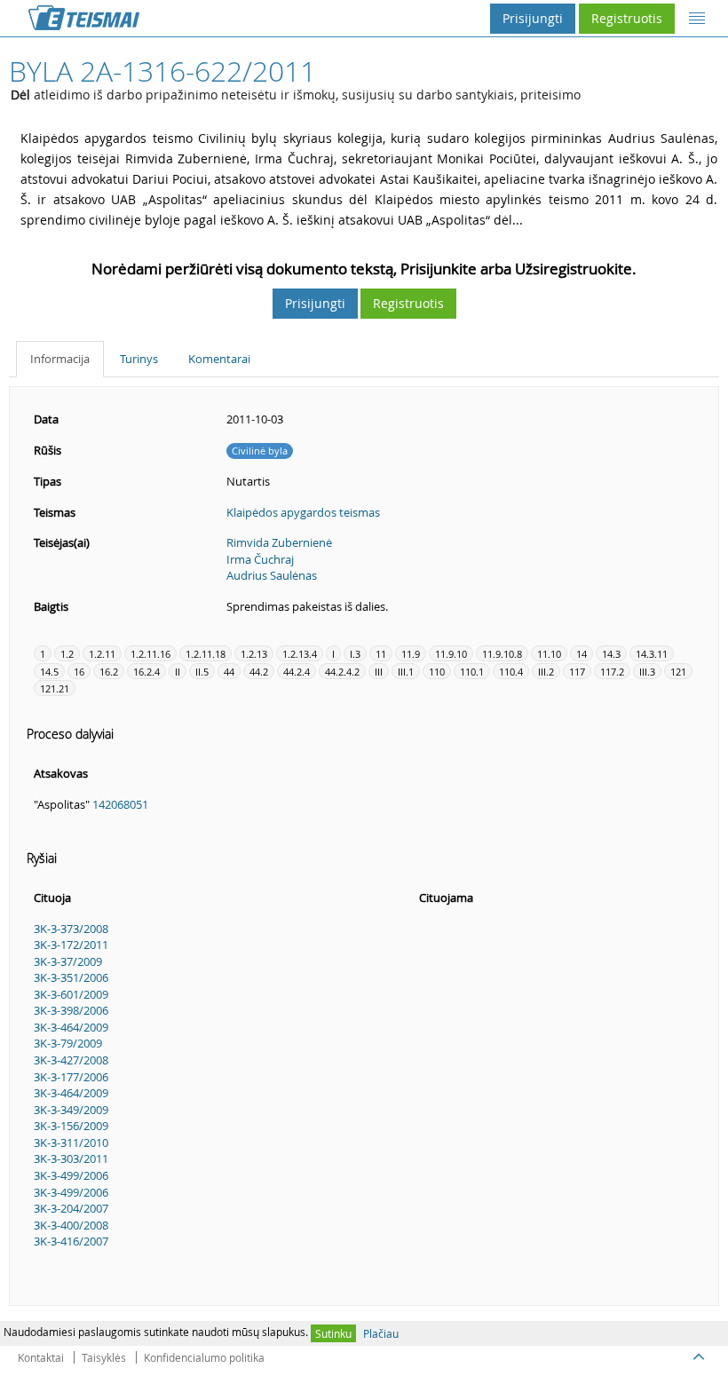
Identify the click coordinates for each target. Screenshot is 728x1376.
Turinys (139, 359)
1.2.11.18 (206, 653)
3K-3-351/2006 (71, 977)
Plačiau (381, 1333)
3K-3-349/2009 (71, 1110)
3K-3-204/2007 (71, 1208)
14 (581, 653)
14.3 (611, 653)
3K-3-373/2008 (71, 929)
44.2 (258, 671)
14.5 (49, 671)
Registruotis (626, 18)
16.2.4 (146, 671)
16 (79, 671)
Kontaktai (41, 1357)
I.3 (355, 653)
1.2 (67, 653)
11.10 (549, 653)
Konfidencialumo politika (204, 1357)
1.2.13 (254, 653)
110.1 (472, 671)
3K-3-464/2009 (71, 1027)
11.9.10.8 (502, 653)
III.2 (546, 671)
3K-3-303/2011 (71, 1158)
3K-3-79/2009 (68, 1043)
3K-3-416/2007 (71, 1241)
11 (381, 653)
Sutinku (333, 1333)
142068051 (120, 804)
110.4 (511, 671)
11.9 (410, 653)
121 (678, 671)
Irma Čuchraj (260, 559)
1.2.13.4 (299, 653)
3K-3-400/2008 (71, 1225)
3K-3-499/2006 (71, 1175)
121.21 (54, 688)
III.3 (647, 671)
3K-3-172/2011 (71, 945)
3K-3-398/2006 (71, 1010)
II (177, 671)
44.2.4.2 (342, 671)
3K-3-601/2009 (71, 994)
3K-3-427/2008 (71, 1060)
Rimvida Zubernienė (279, 542)
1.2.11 (102, 653)
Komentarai (219, 359)
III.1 (406, 671)
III (379, 671)
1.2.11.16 (150, 653)
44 (229, 671)
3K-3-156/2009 (71, 1126)
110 (437, 671)
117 (577, 671)
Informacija (60, 359)
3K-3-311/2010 (71, 1143)
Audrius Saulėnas (271, 575)
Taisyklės (104, 1357)
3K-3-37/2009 (68, 961)
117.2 (612, 671)
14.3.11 (652, 653)
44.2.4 (296, 671)
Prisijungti (532, 18)
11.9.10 (451, 653)
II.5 (202, 671)
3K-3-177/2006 (71, 1077)
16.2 (108, 671)
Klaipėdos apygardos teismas (303, 512)
